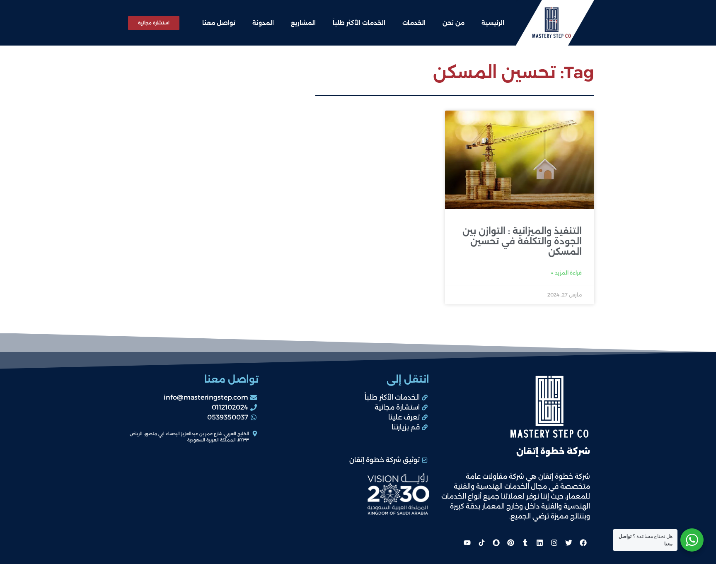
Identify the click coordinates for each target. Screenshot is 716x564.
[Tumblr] (525, 542)
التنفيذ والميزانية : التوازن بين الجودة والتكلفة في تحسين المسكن (522, 241)
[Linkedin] (539, 542)
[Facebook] (583, 542)
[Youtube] (467, 542)
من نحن (453, 23)
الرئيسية (492, 23)
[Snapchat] (496, 542)
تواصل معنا (218, 23)
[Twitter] (568, 542)
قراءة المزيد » (566, 273)
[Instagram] (554, 542)
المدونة (263, 23)
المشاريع (303, 23)
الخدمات (414, 23)
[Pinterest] (510, 542)
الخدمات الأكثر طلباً (359, 23)
